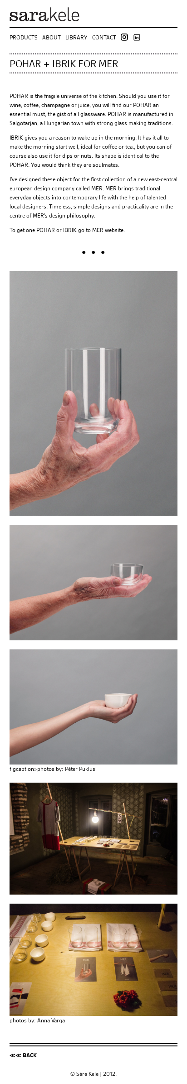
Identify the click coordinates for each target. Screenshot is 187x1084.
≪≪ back (23, 1055)
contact (104, 36)
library (76, 36)
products (24, 36)
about (51, 36)
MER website (107, 230)
